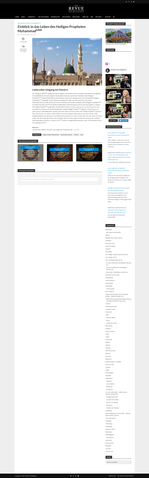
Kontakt (108, 17)
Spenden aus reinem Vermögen (116, 44)
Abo (92, 17)
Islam (23, 17)
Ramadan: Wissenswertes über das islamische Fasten (118, 135)
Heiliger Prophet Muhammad (51, 135)
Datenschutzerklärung (125, 476)
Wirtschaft (76, 17)
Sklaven (76, 135)
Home (17, 17)
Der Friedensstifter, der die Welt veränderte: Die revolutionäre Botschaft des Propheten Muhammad (30, 154)
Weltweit (98, 17)
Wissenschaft (55, 17)
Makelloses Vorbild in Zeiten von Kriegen (89, 154)
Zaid (81, 135)
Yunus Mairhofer (112, 133)
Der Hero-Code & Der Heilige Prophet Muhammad (60, 154)
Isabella (110, 188)
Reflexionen (66, 17)
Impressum (112, 476)
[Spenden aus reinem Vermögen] (118, 36)
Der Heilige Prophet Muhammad (29, 23)
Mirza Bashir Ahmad (66, 135)
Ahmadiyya (31, 17)
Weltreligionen (43, 17)
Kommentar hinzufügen (23, 50)
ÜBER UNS (85, 17)
